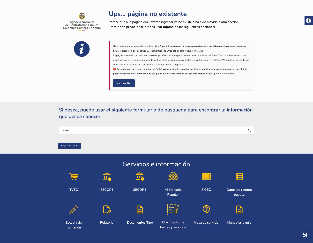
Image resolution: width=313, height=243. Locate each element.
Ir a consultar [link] (123, 83)
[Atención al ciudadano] (305, 235)
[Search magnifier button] (250, 130)
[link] (309, 20)
